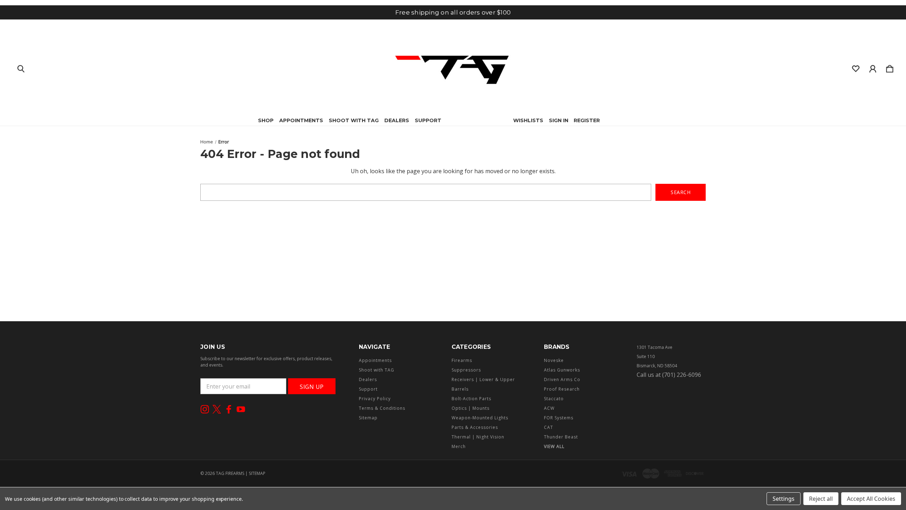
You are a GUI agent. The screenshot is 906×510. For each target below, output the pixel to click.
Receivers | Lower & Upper (483, 379)
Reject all (821, 499)
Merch (459, 446)
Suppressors (466, 370)
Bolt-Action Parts (471, 399)
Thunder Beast (561, 437)
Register (587, 120)
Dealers (396, 120)
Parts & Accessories (475, 427)
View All (554, 446)
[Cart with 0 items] (889, 67)
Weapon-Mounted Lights (480, 418)
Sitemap (368, 418)
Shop (266, 120)
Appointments (301, 120)
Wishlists (528, 120)
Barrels (460, 389)
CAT (548, 427)
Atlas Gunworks (562, 370)
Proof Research (562, 389)
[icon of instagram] (204, 409)
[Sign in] (872, 67)
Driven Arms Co (562, 379)
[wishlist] (855, 67)
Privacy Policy (375, 399)
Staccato (554, 399)
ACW (549, 408)
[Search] (20, 67)
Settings (784, 499)
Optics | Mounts (470, 408)
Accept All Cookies (871, 499)
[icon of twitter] (216, 409)
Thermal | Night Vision (478, 437)
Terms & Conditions (382, 408)
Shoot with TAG (354, 120)
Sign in (558, 120)
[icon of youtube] (240, 409)
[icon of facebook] (228, 409)
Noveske (554, 360)
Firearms (462, 360)
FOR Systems (558, 418)
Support (428, 120)
